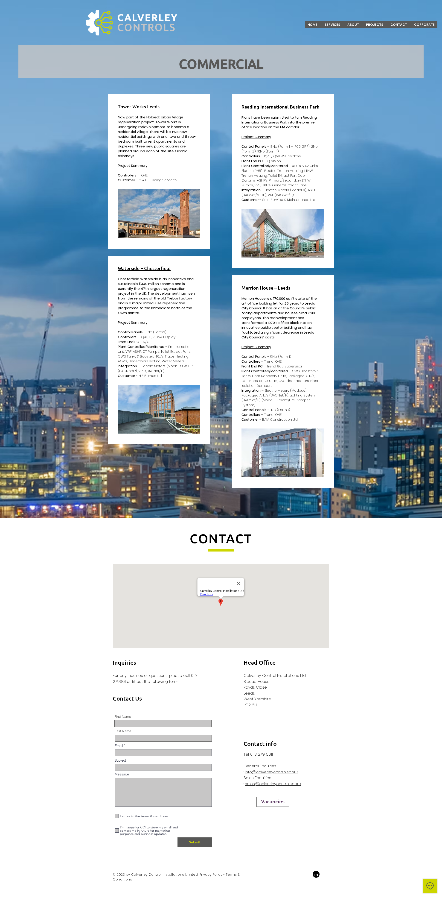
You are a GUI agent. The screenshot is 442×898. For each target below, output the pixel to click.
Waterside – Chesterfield (144, 268)
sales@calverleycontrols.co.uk (273, 783)
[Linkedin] (316, 874)
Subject (120, 760)
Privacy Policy (211, 874)
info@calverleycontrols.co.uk (271, 772)
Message (122, 774)
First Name (122, 716)
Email (119, 745)
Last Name (123, 731)
